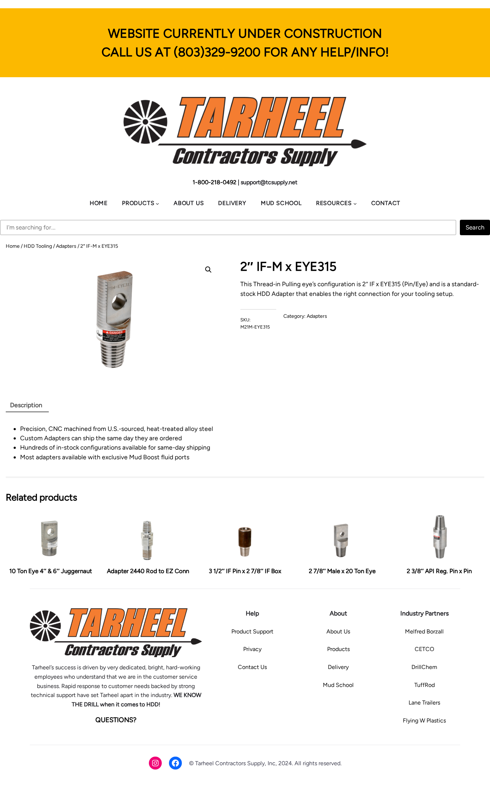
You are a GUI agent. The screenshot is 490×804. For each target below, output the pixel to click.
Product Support (252, 631)
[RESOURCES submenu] (355, 203)
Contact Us (252, 667)
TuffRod (424, 685)
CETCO (424, 649)
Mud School (338, 685)
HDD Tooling (38, 246)
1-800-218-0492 (214, 182)
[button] (208, 269)
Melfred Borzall (424, 631)
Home (13, 246)
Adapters (66, 246)
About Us (338, 631)
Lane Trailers (424, 702)
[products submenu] (157, 203)
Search (475, 227)
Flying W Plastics (424, 720)
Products (338, 649)
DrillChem (424, 667)
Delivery (338, 667)
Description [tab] (26, 405)
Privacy (252, 649)
